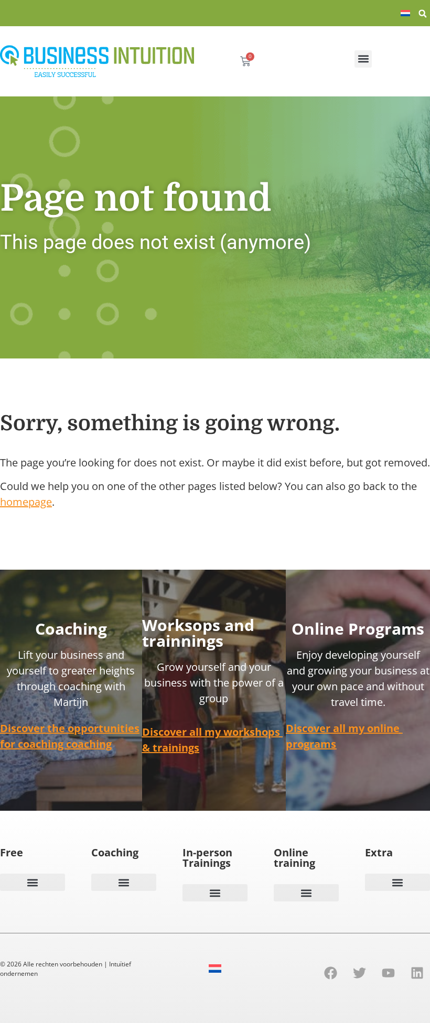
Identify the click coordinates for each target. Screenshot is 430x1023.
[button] (422, 13)
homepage (26, 502)
